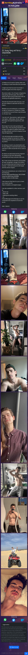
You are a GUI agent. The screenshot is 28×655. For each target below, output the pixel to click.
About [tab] (3, 78)
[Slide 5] (13, 42)
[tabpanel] (14, 144)
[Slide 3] (9, 42)
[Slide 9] (20, 42)
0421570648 (6, 60)
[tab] (24, 77)
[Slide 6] (15, 42)
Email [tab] (14, 78)
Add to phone (7, 63)
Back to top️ (14, 647)
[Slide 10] (22, 42)
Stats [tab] (9, 78)
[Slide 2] (7, 42)
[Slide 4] (11, 42)
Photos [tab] (20, 78)
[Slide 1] (5, 42)
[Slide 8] (18, 42)
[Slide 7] (16, 42)
